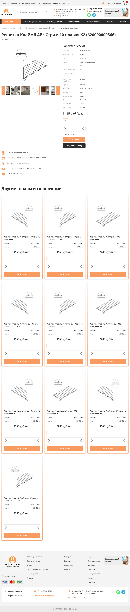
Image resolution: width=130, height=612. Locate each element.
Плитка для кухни (54, 21)
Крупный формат (93, 21)
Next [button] (58, 90)
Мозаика (109, 21)
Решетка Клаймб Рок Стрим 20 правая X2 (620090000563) (21, 499)
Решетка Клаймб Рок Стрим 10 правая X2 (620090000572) (64, 238)
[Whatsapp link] (89, 15)
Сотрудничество (44, 3)
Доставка (91, 565)
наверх (122, 591)
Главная (4, 28)
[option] (31, 64)
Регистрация (116, 3)
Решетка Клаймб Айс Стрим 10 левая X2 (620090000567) (22, 412)
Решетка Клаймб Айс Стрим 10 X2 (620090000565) (62, 412)
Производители (14, 3)
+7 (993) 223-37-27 (95, 11)
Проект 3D (56, 3)
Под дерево (68, 565)
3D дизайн (92, 569)
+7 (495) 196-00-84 (95, 9)
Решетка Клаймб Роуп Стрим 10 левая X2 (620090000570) (21, 325)
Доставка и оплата (29, 3)
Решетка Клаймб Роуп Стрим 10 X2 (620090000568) (105, 325)
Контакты (65, 3)
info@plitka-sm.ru (62, 16)
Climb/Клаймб (30, 28)
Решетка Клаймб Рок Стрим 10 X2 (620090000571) (105, 238)
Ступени (122, 21)
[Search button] (47, 12)
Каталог (13, 28)
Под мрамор (69, 557)
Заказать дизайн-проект (45, 595)
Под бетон (68, 569)
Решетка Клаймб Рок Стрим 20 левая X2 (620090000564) (108, 412)
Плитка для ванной (33, 21)
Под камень (68, 561)
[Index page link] (7, 12)
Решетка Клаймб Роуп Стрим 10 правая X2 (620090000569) (65, 325)
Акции (4, 3)
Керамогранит (74, 21)
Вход (108, 3)
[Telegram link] (94, 15)
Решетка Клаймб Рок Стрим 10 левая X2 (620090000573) (22, 238)
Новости (91, 578)
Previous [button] (3, 90)
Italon (20, 28)
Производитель (94, 561)
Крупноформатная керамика (38, 569)
